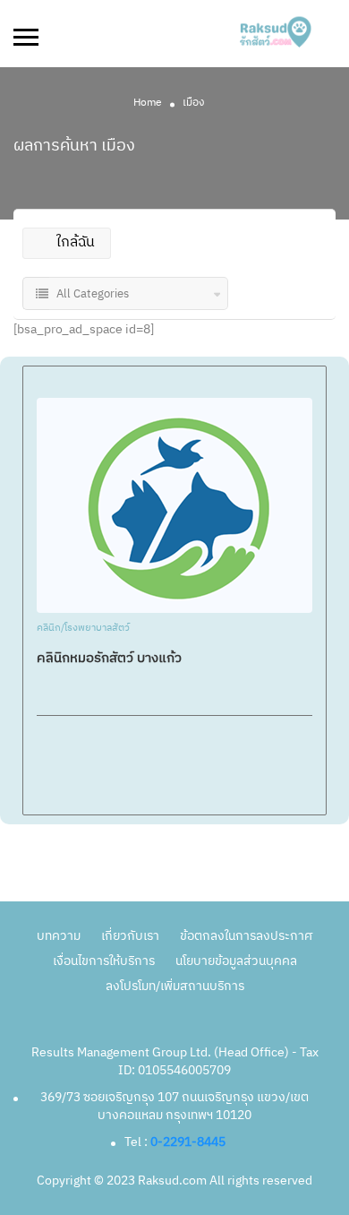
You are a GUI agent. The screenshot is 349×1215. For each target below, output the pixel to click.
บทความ (59, 936)
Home (147, 102)
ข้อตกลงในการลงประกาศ (246, 936)
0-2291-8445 (188, 1142)
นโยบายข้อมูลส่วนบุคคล (236, 961)
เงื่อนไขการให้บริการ (104, 961)
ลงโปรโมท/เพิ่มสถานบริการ (175, 986)
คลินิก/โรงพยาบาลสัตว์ (83, 629)
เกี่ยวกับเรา (130, 936)
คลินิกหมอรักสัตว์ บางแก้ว (109, 658)
